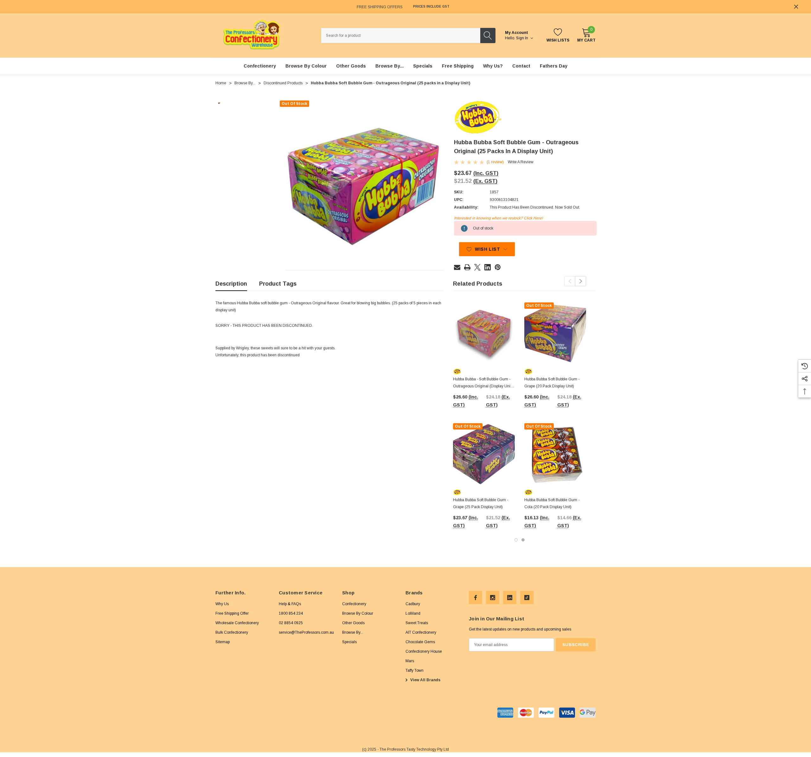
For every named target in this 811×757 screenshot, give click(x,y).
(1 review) (495, 162)
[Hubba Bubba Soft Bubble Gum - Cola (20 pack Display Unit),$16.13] (555, 454)
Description (231, 284)
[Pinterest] (498, 267)
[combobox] (400, 35)
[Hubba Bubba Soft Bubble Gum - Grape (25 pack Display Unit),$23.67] (484, 454)
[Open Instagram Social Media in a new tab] (492, 597)
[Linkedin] (487, 267)
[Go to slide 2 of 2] (523, 539)
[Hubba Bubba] (477, 117)
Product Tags (278, 284)
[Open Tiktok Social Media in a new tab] (526, 597)
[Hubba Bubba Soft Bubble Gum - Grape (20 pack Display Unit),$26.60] (555, 333)
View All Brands (424, 680)
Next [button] (580, 281)
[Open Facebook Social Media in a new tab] (475, 597)
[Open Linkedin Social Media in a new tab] (509, 597)
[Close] (796, 6)
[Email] (457, 267)
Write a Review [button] (520, 162)
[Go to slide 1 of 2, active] (516, 539)
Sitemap (222, 642)
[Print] (467, 267)
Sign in (522, 38)
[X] (477, 267)
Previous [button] (569, 281)
